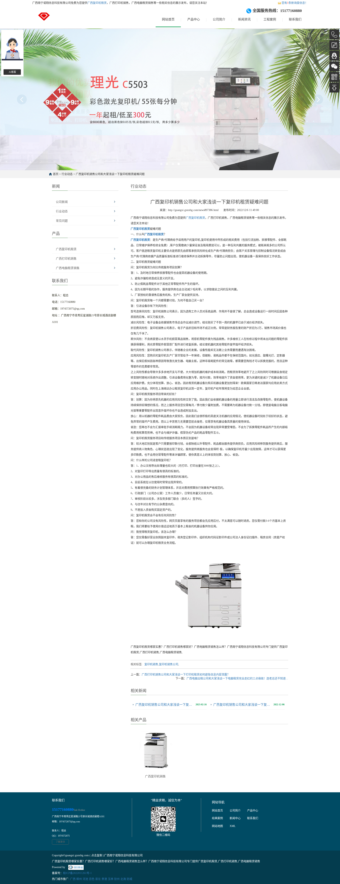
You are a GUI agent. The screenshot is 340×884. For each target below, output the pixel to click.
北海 (123, 879)
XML (233, 826)
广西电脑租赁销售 (67, 268)
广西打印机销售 (66, 258)
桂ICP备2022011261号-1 (77, 873)
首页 (55, 174)
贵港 (104, 879)
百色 (91, 879)
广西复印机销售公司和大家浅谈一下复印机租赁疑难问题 (110, 174)
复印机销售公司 (168, 664)
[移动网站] (334, 77)
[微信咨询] (334, 66)
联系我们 (295, 19)
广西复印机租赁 (97, 2)
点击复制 (96, 855)
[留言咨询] (334, 45)
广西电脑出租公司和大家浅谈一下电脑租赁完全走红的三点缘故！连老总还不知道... (237, 678)
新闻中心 (235, 818)
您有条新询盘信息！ (295, 2)
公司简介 (219, 19)
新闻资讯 (244, 19)
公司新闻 (62, 201)
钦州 (117, 879)
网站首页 (168, 19)
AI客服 (12, 72)
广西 (73, 879)
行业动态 (67, 174)
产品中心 (193, 19)
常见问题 (62, 220)
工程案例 (269, 19)
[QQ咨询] (334, 56)
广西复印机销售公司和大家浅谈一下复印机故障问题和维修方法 (164, 704)
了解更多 (60, 842)
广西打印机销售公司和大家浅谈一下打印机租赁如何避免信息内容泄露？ (186, 674)
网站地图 (217, 826)
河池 (85, 879)
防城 (129, 879)
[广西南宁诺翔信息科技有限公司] (44, 19)
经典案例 (217, 818)
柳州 (79, 879)
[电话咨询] (334, 34)
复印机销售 (151, 664)
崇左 (98, 879)
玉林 (110, 879)
